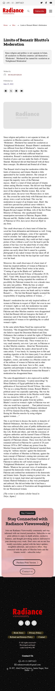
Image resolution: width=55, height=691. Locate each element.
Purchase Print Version (26, 562)
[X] (11, 91)
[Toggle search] (28, 11)
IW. (33, 647)
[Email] (21, 91)
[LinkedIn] (16, 91)
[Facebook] (6, 91)
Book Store (18, 632)
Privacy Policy (35, 632)
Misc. (14, 25)
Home (6, 25)
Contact (42, 637)
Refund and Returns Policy (21, 637)
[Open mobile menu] (50, 11)
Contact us (27, 571)
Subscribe (39, 11)
